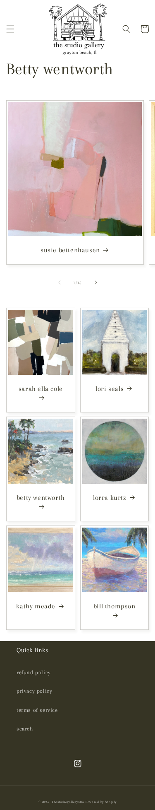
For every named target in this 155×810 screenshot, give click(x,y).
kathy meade (35, 606)
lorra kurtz (109, 497)
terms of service (37, 710)
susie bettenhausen (70, 250)
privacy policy (34, 691)
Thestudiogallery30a (68, 802)
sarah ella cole (41, 389)
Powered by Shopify (101, 802)
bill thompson (114, 606)
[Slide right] (96, 282)
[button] (10, 29)
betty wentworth (41, 497)
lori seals (109, 389)
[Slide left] (59, 282)
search (25, 729)
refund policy (34, 672)
